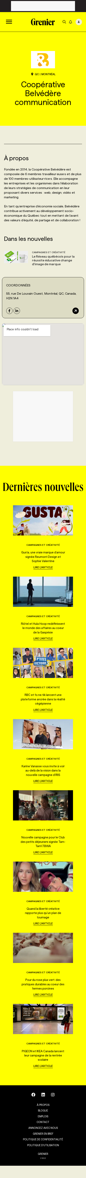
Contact (43, 1122)
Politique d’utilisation (43, 1145)
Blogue (43, 1110)
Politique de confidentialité (43, 1139)
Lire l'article (43, 567)
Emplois (43, 1116)
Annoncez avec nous (43, 1127)
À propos (43, 1104)
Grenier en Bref (43, 1133)
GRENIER (43, 1153)
